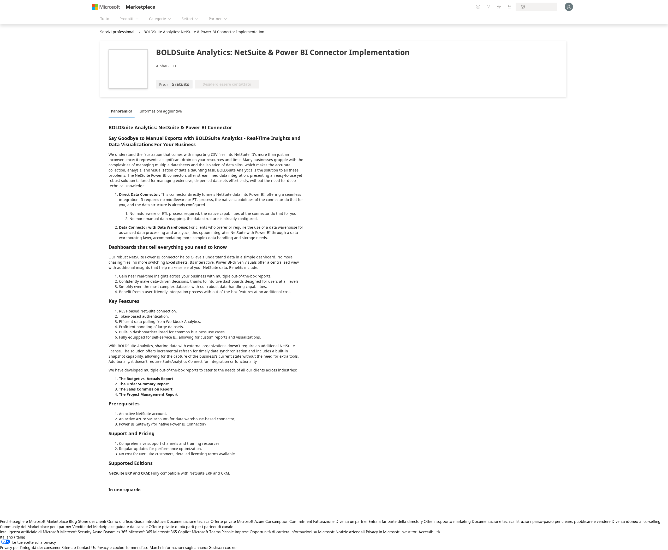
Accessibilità (429, 531)
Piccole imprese (235, 531)
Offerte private (223, 521)
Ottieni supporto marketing (447, 521)
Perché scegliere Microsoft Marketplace (34, 521)
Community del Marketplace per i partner (35, 526)
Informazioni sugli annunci (185, 547)
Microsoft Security (75, 531)
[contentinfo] (140, 32)
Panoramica (121, 111)
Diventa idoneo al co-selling (636, 521)
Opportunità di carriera (269, 531)
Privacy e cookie (110, 547)
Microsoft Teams (206, 531)
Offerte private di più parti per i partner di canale (191, 526)
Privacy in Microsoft (382, 531)
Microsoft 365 (140, 531)
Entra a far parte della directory (396, 521)
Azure (97, 531)
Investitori (409, 531)
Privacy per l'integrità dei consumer (30, 547)
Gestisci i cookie (222, 547)
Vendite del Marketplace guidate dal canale (110, 526)
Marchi (155, 547)
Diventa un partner (352, 521)
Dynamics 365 (115, 531)
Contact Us (86, 547)
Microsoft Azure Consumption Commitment (275, 521)
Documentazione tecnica (188, 521)
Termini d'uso (136, 547)
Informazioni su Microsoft (312, 531)
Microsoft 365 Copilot (172, 531)
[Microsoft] (106, 7)
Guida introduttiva (150, 521)
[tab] (123, 111)
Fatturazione (324, 521)
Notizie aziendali (350, 531)
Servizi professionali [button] (117, 31)
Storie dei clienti (92, 521)
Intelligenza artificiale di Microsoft (29, 531)
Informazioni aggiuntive (161, 111)
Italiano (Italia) (12, 537)
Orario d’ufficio (120, 521)
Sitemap (69, 547)
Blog (73, 521)
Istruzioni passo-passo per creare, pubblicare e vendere (563, 521)
